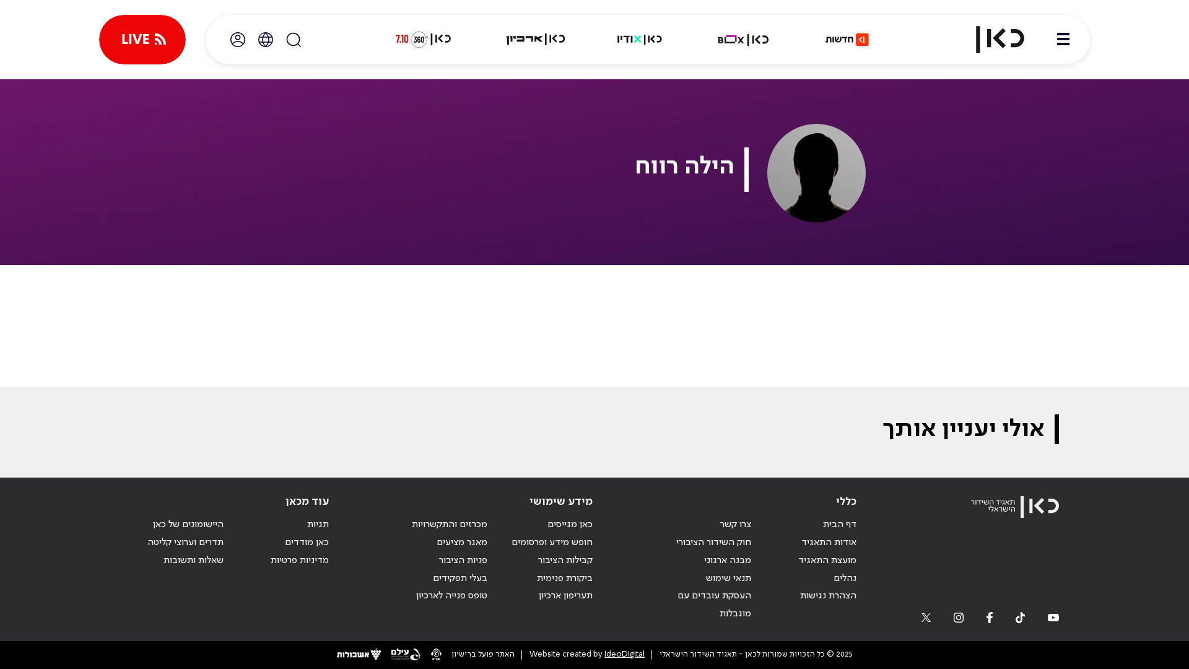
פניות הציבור (463, 561)
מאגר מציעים (462, 543)
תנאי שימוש (728, 579)
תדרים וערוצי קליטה (185, 543)
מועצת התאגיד (827, 561)
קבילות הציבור (565, 561)
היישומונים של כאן (188, 525)
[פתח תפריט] (1063, 39)
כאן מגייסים (570, 525)
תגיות (318, 525)
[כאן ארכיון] (536, 39)
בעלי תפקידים (460, 579)
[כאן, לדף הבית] (989, 40)
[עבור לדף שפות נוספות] (265, 39)
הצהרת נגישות (828, 596)
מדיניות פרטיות (300, 561)
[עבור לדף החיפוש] (293, 39)
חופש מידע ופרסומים (552, 543)
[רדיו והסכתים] (640, 39)
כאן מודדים (307, 543)
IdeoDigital (624, 654)
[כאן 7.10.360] (423, 39)
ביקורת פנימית (565, 579)
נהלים (845, 579)
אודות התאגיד (828, 543)
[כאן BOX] (744, 39)
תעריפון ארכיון (566, 595)
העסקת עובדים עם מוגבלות (714, 605)
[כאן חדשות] (847, 39)
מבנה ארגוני (727, 561)
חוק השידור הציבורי (713, 543)
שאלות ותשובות (193, 561)
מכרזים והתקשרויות (449, 525)
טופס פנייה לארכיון (451, 596)
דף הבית (839, 525)
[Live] (142, 39)
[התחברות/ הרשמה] (237, 39)
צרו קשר (735, 525)
